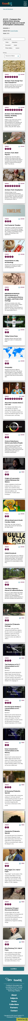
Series (14, 1001)
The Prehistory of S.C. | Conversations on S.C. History (12, 666)
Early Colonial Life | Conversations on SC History (12, 750)
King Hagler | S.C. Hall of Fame (12, 870)
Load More (14, 969)
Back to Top (21, 1019)
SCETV (8, 979)
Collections (14, 1004)
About (14, 995)
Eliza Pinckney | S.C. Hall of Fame (13, 949)
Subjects (14, 998)
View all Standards (8, 9)
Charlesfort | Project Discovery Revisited (11, 909)
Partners (14, 6)
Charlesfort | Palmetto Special (12, 832)
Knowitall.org (7, 4)
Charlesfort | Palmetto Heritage (12, 625)
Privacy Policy (17, 1017)
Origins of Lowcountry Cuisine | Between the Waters (12, 480)
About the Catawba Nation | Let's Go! (14, 403)
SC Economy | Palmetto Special (12, 792)
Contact (14, 8)
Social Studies (14, 31)
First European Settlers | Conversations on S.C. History (13, 708)
